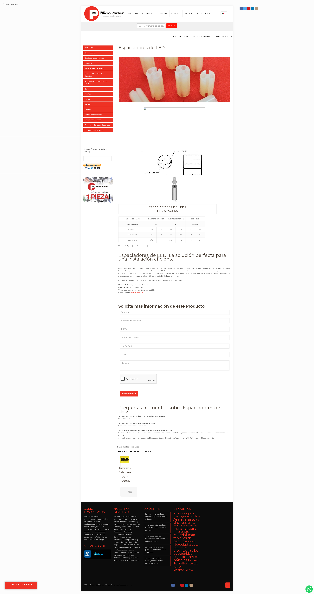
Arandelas (89, 48)
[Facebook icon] (241, 8)
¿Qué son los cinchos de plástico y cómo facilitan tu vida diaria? (155, 549)
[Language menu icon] (224, 13)
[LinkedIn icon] (253, 8)
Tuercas (88, 99)
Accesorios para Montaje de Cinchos (96, 82)
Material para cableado (201, 36)
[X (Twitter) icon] (178, 584)
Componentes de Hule (94, 130)
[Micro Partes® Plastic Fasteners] (104, 14)
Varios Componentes (93, 115)
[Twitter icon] (245, 8)
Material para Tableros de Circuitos (95, 74)
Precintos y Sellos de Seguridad (97, 125)
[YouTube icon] (249, 8)
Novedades (182, 544)
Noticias (192, 541)
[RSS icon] (196, 584)
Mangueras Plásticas (93, 120)
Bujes (87, 89)
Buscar (171, 25)
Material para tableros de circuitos (184, 538)
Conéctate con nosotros (21, 584)
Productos (183, 36)
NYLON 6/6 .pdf (137, 293)
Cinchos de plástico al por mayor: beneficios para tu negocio (155, 527)
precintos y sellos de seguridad (185, 552)
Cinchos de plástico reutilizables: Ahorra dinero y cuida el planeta (156, 538)
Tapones (88, 63)
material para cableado (184, 530)
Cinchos (88, 109)
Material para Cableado (94, 68)
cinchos (179, 522)
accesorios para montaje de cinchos (186, 515)
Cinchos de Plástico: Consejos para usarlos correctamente (154, 560)
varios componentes (183, 568)
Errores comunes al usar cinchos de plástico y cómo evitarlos (156, 516)
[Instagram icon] (257, 8)
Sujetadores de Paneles (94, 58)
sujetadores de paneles (186, 558)
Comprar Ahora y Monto (95, 150)
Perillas (87, 104)
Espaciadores (90, 53)
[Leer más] (128, 492)
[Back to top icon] (227, 585)
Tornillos (88, 94)
